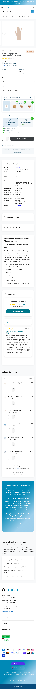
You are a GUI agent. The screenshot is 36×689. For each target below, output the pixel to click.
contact (7, 672)
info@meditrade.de (20, 205)
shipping (17, 468)
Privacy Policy (31, 674)
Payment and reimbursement (24, 672)
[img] (9, 329)
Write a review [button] (18, 311)
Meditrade (17, 167)
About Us (24, 674)
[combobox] (18, 12)
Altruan (13, 680)
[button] (2, 7)
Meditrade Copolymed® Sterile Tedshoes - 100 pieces (20, 16)
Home (4, 16)
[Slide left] (4, 33)
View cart (18, 473)
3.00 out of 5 (22, 304)
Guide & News (17, 674)
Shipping (4, 65)
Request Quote (17, 152)
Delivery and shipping (8, 674)
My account (13, 672)
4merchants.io (24, 680)
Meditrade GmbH (6, 50)
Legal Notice (18, 676)
